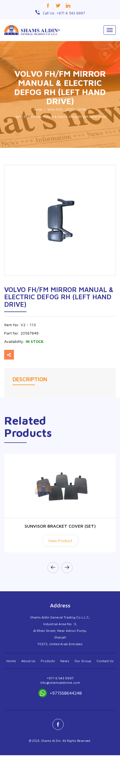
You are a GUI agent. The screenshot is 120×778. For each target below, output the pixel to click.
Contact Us (105, 661)
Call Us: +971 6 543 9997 (64, 13)
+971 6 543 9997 (60, 678)
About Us (28, 661)
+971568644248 (66, 692)
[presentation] (53, 567)
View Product (60, 540)
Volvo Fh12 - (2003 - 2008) (67, 109)
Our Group (83, 661)
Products (48, 661)
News (64, 661)
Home (38, 109)
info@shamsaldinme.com (60, 682)
